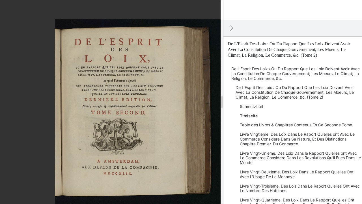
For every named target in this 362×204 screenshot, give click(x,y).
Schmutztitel (251, 106)
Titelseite (249, 115)
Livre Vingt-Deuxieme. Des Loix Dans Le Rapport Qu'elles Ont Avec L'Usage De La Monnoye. (297, 174)
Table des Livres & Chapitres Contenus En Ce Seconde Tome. (296, 124)
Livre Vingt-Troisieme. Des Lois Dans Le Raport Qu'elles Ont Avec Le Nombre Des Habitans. (300, 188)
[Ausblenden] (232, 28)
